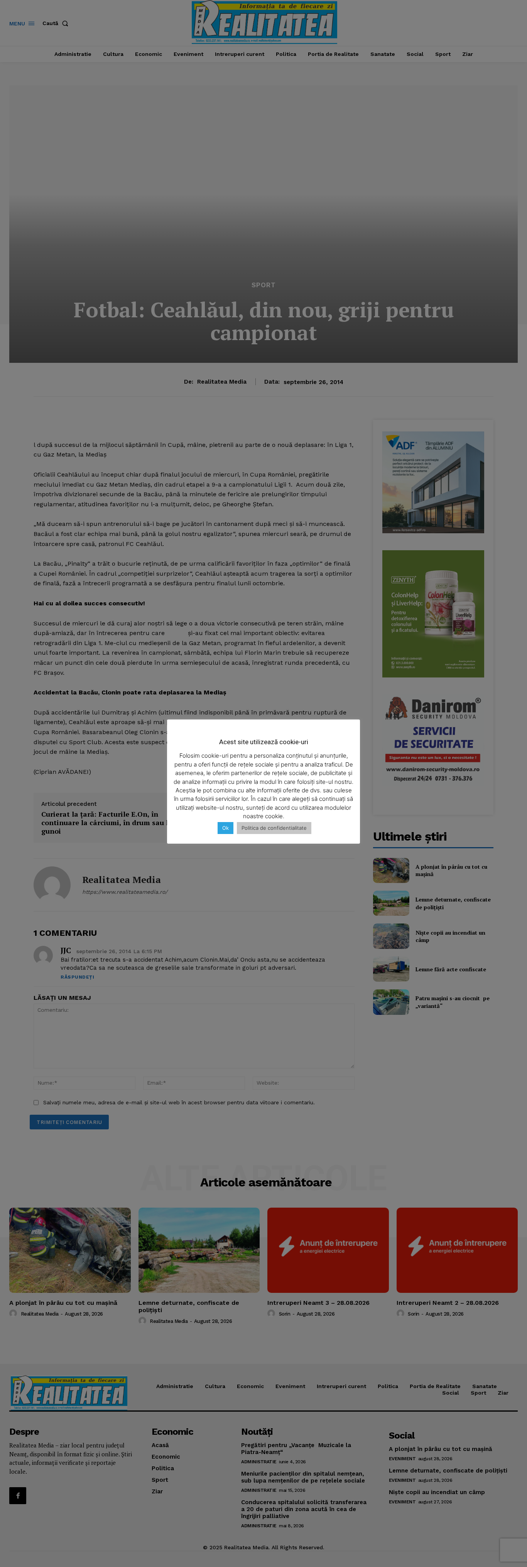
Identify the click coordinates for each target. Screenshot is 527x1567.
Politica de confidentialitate (274, 828)
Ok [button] (225, 828)
